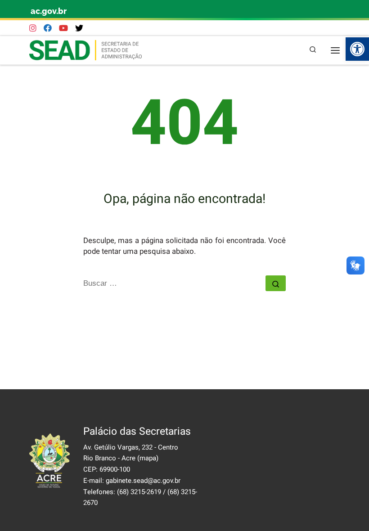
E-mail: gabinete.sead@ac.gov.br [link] (131, 481)
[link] (357, 49)
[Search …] (276, 283)
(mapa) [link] (147, 458)
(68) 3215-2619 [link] (139, 492)
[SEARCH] (174, 283)
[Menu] (335, 50)
